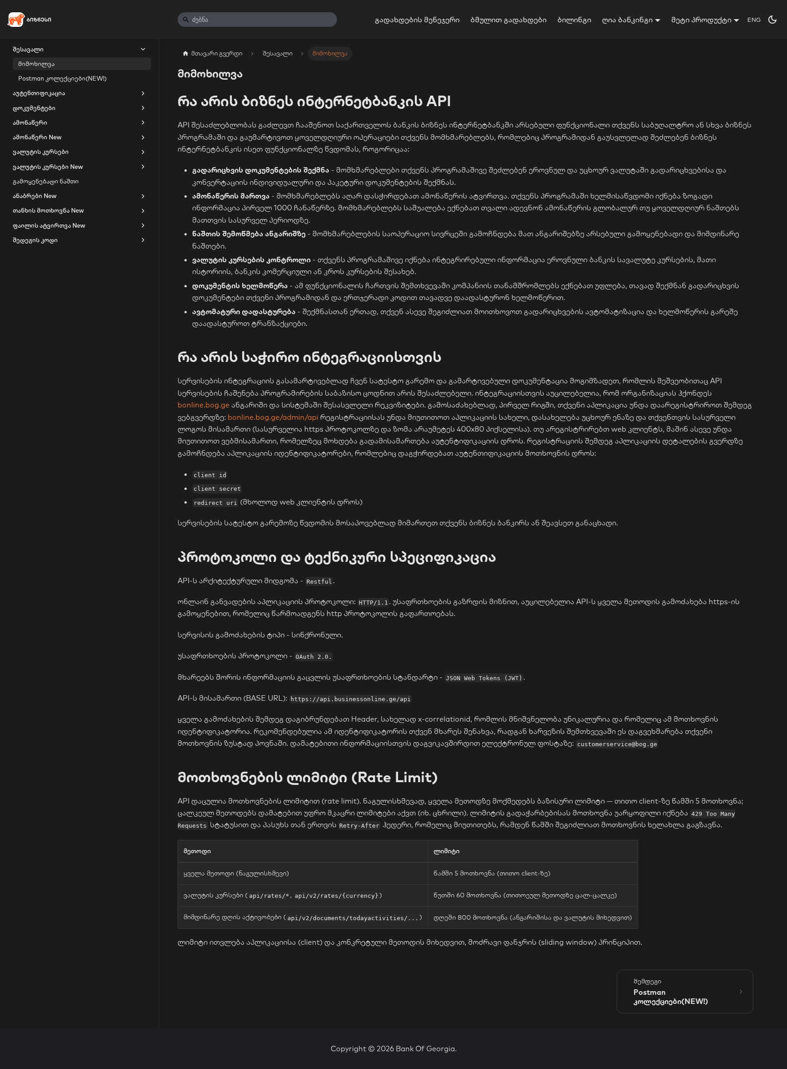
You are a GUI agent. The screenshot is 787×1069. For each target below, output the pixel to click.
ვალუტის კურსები (41, 152)
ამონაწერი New (37, 137)
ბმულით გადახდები (508, 19)
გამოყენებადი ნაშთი (46, 181)
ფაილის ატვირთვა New (49, 225)
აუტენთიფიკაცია (39, 93)
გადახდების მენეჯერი (417, 19)
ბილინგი (574, 19)
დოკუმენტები (34, 108)
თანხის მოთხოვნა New (48, 210)
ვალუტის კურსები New (48, 166)
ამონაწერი (30, 122)
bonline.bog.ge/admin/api (273, 417)
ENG (754, 19)
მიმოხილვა (36, 63)
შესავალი (28, 49)
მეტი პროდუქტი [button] (701, 19)
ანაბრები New (34, 196)
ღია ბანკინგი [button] (627, 19)
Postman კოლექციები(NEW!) (62, 78)
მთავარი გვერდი (216, 53)
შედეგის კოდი (35, 240)
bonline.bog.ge (204, 404)
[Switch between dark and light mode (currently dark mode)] (772, 19)
